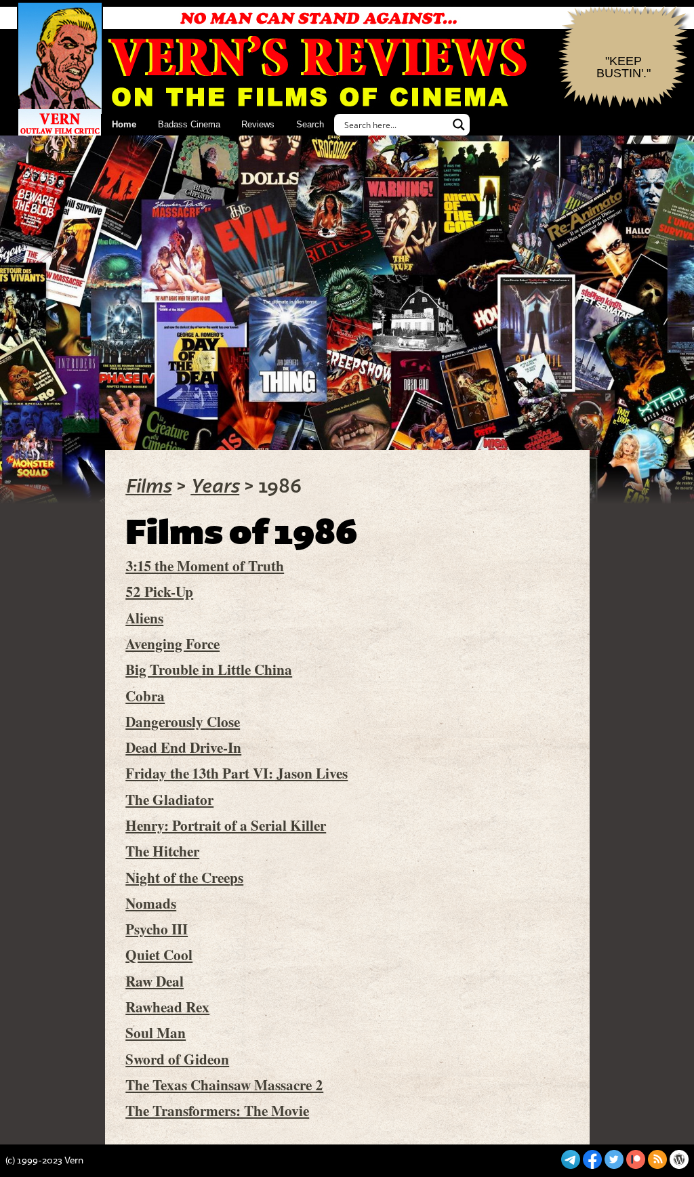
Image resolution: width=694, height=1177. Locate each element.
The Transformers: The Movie (217, 1110)
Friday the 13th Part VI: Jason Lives (236, 772)
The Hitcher (162, 850)
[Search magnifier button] (459, 125)
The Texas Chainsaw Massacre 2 (224, 1084)
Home (124, 124)
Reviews (257, 124)
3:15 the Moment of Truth (204, 565)
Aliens (144, 617)
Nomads (150, 902)
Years (214, 486)
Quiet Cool (158, 954)
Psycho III (156, 928)
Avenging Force (172, 643)
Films (148, 486)
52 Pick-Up (159, 591)
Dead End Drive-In (183, 747)
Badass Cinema (189, 124)
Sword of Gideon (177, 1058)
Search (310, 124)
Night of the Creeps (184, 877)
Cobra (145, 695)
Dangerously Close (182, 721)
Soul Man (155, 1032)
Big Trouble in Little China (208, 669)
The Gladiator (169, 799)
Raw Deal (154, 980)
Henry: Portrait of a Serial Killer (225, 824)
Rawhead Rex (167, 1006)
